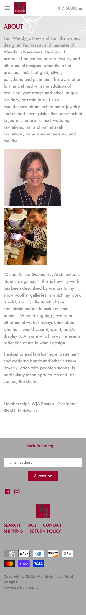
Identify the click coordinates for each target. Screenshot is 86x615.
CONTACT (52, 525)
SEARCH (12, 525)
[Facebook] (7, 491)
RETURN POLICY (45, 531)
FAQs (32, 525)
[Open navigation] (7, 8)
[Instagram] (17, 491)
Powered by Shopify (21, 587)
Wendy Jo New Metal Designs (38, 579)
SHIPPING (14, 531)
